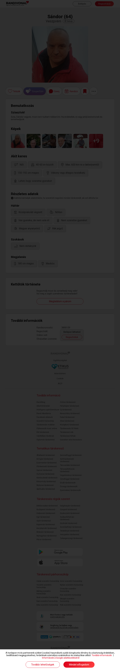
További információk (102, 655)
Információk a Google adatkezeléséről (60, 658)
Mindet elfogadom (79, 664)
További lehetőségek (42, 664)
